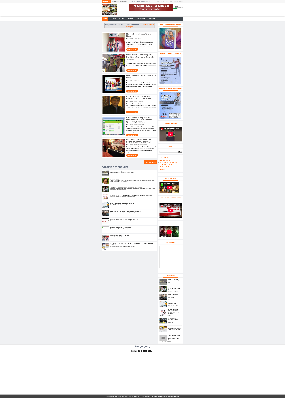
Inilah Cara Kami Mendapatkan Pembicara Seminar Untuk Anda (140, 56)
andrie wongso (130, 59)
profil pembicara (141, 18)
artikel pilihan (131, 18)
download (152, 18)
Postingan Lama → (150, 162)
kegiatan (121, 18)
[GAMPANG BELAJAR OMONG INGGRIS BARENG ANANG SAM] (113, 105)
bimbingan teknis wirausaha (140, 144)
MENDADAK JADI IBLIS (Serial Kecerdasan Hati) (118, 2)
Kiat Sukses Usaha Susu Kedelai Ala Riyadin (141, 77)
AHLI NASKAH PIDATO (166, 160)
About (158, 1)
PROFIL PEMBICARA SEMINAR (168, 162)
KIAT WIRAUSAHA (164, 158)
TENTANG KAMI (164, 167)
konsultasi (136, 80)
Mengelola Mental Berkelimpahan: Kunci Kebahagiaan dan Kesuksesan (173, 320)
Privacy (167, 1)
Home (105, 18)
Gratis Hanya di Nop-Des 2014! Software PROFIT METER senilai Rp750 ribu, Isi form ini (139, 120)
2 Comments (130, 38)
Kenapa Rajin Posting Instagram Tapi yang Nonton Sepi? (125, 171)
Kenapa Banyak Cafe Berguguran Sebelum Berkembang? (125, 211)
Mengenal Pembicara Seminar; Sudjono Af (121, 227)
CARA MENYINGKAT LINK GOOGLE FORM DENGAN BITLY (124, 219)
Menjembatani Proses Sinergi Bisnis (138, 35)
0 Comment (130, 101)
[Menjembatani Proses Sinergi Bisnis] (113, 42)
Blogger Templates (138, 396)
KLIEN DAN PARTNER (165, 165)
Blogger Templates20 (173, 396)
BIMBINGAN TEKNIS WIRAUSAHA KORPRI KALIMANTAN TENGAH (139, 141)
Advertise (176, 1)
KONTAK (162, 169)
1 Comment (130, 80)
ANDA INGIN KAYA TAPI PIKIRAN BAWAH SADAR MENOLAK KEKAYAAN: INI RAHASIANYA (132, 195)
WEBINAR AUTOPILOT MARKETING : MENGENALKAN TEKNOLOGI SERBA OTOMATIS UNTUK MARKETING (132, 244)
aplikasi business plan (139, 124)
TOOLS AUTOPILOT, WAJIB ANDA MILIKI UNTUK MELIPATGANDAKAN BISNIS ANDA (174, 337)
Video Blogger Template (156, 396)
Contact (162, 1)
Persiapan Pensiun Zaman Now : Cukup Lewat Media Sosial (126, 187)
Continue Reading (131, 49)
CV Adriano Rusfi (114, 179)
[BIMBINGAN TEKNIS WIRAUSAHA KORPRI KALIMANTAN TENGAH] (113, 148)
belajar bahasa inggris (139, 101)
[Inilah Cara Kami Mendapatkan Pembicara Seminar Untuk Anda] (113, 63)
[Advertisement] (142, 362)
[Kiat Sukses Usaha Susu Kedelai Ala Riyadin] (113, 84)
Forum (171, 1)
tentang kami (112, 18)
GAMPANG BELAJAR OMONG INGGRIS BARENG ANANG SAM (138, 98)
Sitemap (181, 1)
